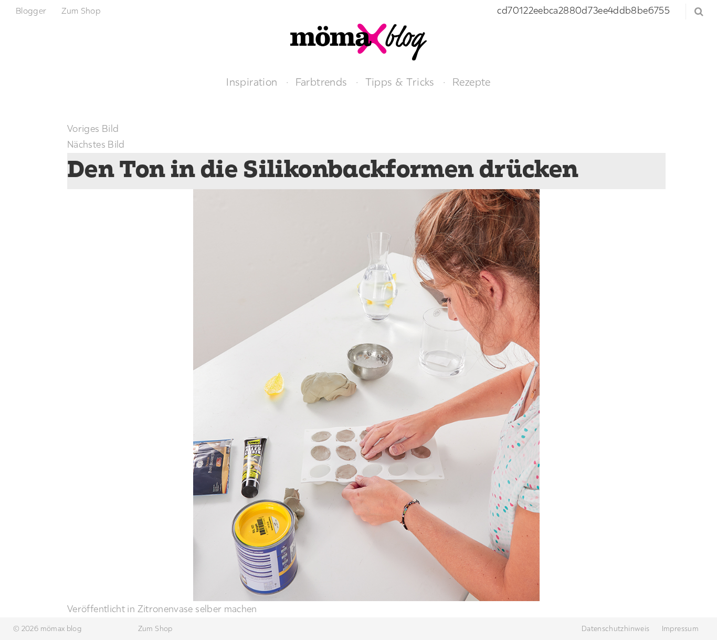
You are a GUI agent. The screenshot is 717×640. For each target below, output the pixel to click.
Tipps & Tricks (400, 81)
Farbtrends (321, 81)
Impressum (680, 628)
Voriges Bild (93, 128)
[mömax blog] (358, 41)
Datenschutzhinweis (615, 628)
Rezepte (471, 81)
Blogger (31, 10)
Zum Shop (81, 10)
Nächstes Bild (96, 144)
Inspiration (251, 81)
